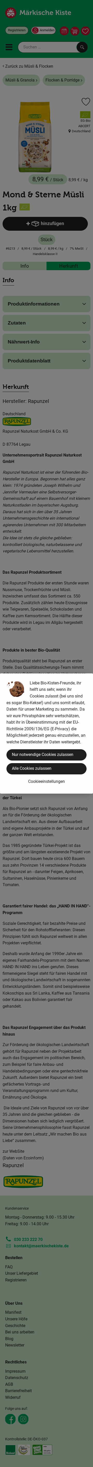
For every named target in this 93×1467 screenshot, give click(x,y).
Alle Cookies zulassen (31, 768)
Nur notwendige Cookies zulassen (42, 754)
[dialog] (46, 733)
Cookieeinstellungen (46, 781)
